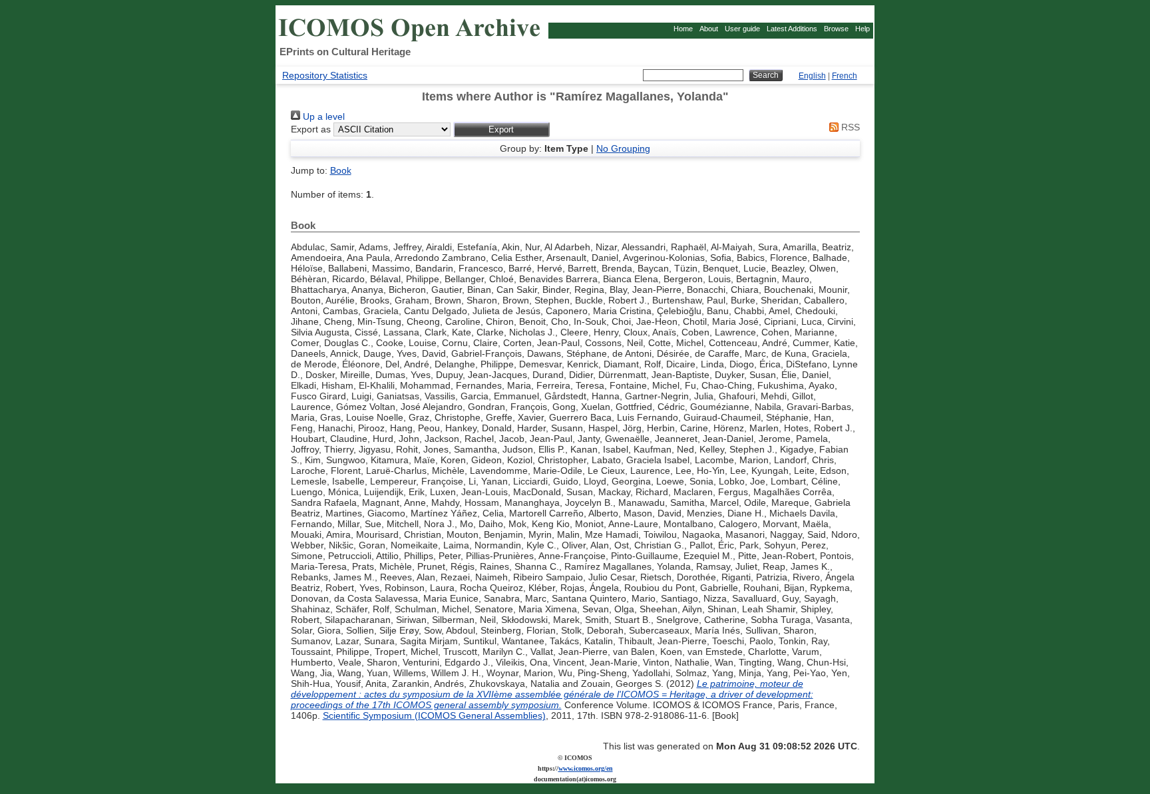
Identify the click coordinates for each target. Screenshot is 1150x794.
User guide (742, 29)
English (812, 76)
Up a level (322, 116)
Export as (311, 129)
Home (683, 29)
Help (862, 29)
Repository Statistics (324, 75)
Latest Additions (792, 29)
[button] (501, 129)
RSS (849, 127)
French (844, 76)
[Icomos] (411, 40)
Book (340, 170)
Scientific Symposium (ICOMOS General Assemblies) (434, 715)
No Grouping (623, 148)
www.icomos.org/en (585, 768)
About (708, 29)
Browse (836, 29)
